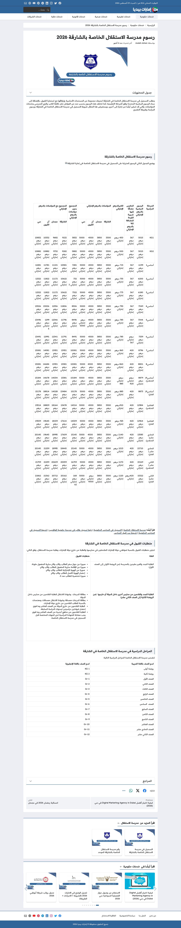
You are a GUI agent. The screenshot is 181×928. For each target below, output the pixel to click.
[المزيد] (123, 791)
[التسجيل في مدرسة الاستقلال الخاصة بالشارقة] (140, 842)
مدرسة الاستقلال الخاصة (134, 530)
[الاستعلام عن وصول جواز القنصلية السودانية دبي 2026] (107, 887)
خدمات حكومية (137, 25)
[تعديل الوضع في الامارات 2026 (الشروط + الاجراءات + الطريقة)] (74, 887)
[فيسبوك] (144, 791)
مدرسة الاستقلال (130, 822)
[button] (97, 905)
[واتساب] (130, 791)
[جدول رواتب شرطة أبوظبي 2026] (41, 887)
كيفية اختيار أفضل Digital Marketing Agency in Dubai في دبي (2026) (124, 804)
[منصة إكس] (137, 791)
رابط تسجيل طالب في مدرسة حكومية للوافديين (70, 530)
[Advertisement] (90, 130)
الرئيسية (151, 25)
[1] (66, 163)
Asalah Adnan (141, 43)
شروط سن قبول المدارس (125, 533)
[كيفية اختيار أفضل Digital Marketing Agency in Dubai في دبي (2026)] (140, 887)
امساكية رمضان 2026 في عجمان (43, 803)
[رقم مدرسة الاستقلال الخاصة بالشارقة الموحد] (107, 842)
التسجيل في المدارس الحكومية (108, 530)
